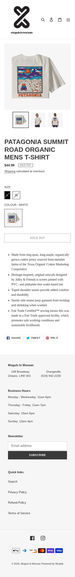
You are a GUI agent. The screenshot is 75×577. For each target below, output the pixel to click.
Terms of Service (19, 513)
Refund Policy (17, 502)
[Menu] (68, 19)
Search (12, 481)
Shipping (9, 171)
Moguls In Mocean (31, 563)
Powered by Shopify (52, 563)
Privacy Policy (17, 492)
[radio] (7, 195)
